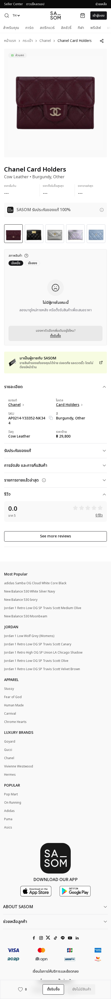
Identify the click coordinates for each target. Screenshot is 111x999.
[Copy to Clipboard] (51, 418)
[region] (55, 103)
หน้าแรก (10, 41)
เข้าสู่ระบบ (99, 15)
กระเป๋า (28, 41)
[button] (6, 15)
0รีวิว (99, 515)
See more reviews (55, 536)
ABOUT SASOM (18, 907)
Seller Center (13, 4)
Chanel (45, 41)
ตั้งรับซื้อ (55, 336)
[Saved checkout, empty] (82, 15)
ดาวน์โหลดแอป (35, 4)
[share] (102, 41)
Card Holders (67, 405)
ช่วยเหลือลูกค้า (15, 922)
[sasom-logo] (55, 15)
